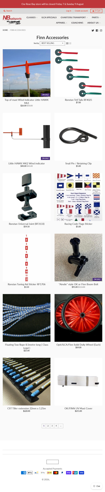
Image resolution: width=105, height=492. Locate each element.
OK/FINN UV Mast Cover (78, 408)
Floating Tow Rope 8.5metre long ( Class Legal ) (26, 346)
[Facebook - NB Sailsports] (97, 30)
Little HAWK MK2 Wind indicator (26, 163)
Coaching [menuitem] (77, 22)
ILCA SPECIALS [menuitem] (49, 17)
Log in (68, 11)
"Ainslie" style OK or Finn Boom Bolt (78, 284)
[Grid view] (67, 43)
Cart (97, 11)
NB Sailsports (56, 479)
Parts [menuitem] (95, 17)
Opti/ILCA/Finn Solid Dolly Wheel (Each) (78, 344)
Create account (81, 11)
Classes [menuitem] (31, 17)
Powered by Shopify (52, 482)
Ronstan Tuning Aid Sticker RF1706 (26, 284)
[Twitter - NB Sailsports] (93, 30)
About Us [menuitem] (93, 22)
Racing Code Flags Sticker (78, 223)
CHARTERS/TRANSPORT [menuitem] (73, 17)
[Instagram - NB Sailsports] (101, 30)
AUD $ (51, 462)
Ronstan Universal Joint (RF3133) (26, 223)
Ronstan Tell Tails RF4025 (78, 99)
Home (5, 30)
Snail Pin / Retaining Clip (78, 163)
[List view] (70, 43)
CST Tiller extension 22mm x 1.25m (26, 408)
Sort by (36, 43)
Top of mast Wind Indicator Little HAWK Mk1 (27, 101)
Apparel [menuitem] (60, 22)
